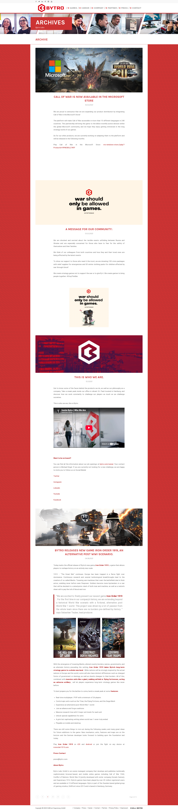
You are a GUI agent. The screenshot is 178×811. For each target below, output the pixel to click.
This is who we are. (89, 377)
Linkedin (56, 488)
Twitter (56, 476)
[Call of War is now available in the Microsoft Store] (89, 70)
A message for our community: (89, 229)
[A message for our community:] (89, 202)
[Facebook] (36, 1)
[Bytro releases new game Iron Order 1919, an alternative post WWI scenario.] (89, 527)
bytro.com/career (106, 464)
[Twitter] (39, 1)
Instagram (57, 482)
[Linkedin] (42, 1)
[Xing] (45, 1)
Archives (50, 22)
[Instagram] (48, 1)
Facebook (57, 500)
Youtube (56, 494)
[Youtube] (51, 1)
